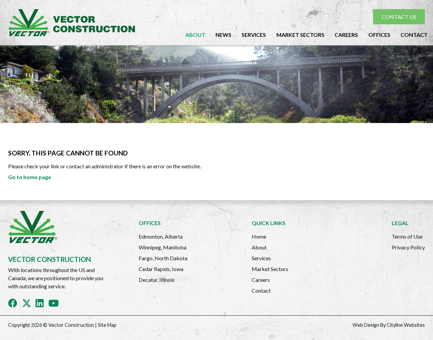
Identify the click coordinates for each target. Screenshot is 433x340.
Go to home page (29, 177)
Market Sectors (300, 34)
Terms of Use (407, 236)
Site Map (107, 325)
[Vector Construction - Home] (74, 22)
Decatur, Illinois (157, 279)
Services (254, 34)
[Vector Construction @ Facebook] (15, 304)
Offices (379, 34)
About (195, 34)
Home (259, 236)
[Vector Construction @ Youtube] (56, 304)
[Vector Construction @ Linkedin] (42, 304)
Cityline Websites (406, 325)
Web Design (365, 325)
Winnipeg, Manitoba (162, 247)
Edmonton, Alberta (161, 236)
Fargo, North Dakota (163, 258)
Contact (414, 34)
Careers (346, 34)
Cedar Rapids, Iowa (161, 269)
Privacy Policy (408, 247)
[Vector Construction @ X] (29, 304)
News (223, 34)
